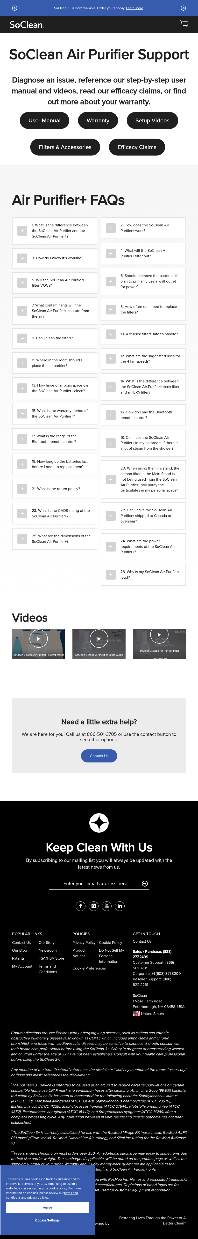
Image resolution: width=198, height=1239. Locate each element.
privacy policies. (38, 1197)
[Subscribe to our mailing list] (144, 883)
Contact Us (21, 942)
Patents (18, 958)
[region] (47, 1200)
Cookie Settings (47, 1220)
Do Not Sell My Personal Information (111, 956)
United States (152, 1013)
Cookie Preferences (89, 968)
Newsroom (48, 950)
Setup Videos (152, 120)
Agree (47, 1207)
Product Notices (78, 953)
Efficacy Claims (137, 147)
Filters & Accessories (65, 147)
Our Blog (19, 950)
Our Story (47, 942)
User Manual (44, 120)
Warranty (98, 120)
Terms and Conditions (48, 969)
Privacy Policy (84, 942)
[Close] (89, 1172)
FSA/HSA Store (51, 958)
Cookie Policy (110, 942)
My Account (22, 966)
